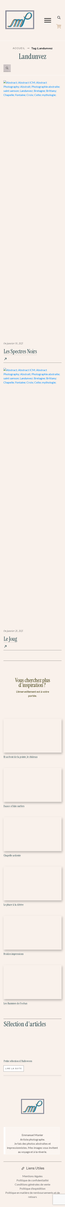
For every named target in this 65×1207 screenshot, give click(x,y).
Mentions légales (32, 1176)
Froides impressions (13, 954)
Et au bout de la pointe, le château (20, 757)
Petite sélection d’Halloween (18, 1061)
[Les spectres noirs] (32, 209)
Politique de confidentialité (32, 1180)
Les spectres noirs (20, 351)
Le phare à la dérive (13, 904)
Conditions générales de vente (32, 1184)
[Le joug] (32, 497)
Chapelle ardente (12, 855)
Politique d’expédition (32, 1188)
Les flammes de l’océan (15, 1003)
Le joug (10, 639)
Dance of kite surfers (13, 806)
